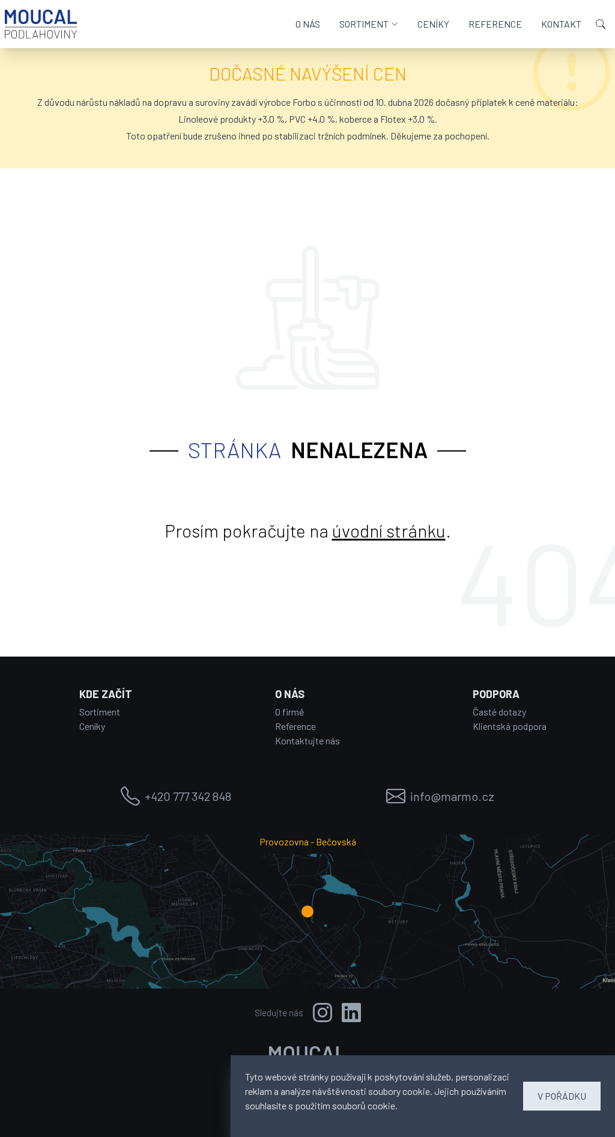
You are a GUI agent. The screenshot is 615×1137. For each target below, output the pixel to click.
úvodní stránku (389, 530)
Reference (295, 726)
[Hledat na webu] (600, 24)
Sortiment (99, 711)
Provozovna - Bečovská (307, 841)
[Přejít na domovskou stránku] (41, 24)
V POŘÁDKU (562, 1096)
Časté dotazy (499, 711)
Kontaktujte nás (307, 740)
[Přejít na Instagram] (322, 1012)
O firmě (289, 711)
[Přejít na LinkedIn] (351, 1012)
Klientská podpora (510, 726)
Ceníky (92, 726)
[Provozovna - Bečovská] (307, 911)
